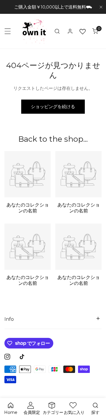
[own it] (34, 31)
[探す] (57, 31)
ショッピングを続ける (53, 106)
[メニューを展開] (7, 31)
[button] (95, 31)
